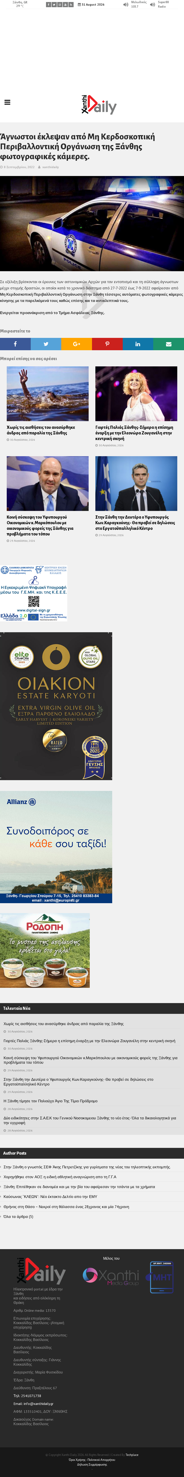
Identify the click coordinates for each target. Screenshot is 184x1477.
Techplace (131, 1455)
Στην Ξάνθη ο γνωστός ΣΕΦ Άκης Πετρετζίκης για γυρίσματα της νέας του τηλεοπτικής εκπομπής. (87, 1166)
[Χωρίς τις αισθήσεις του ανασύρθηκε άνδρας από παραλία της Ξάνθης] (48, 395)
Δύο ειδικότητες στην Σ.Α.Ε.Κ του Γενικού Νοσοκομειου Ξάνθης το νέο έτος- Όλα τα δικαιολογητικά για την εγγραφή (90, 1120)
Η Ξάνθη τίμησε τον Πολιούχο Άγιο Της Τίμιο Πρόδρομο (50, 1100)
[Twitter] (54, 4)
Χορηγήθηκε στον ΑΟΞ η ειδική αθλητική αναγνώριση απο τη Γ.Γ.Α (60, 1176)
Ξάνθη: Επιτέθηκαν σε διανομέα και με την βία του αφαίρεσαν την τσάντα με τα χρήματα (79, 1186)
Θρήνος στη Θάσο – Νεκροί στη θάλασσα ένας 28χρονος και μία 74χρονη (66, 1206)
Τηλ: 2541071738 (27, 1395)
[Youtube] (65, 4)
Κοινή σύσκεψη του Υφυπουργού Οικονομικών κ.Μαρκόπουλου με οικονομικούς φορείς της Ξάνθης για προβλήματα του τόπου (90, 1060)
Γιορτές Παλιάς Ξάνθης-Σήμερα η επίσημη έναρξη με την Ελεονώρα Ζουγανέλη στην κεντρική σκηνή (134, 433)
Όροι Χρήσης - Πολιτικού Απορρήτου (92, 1460)
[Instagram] (59, 4)
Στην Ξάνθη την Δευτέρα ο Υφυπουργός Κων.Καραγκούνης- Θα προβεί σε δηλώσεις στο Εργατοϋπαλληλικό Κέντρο (135, 523)
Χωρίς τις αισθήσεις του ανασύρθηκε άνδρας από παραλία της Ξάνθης (64, 1023)
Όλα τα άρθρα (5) (18, 1216)
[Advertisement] (92, 48)
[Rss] (71, 4)
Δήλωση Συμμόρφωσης (92, 1464)
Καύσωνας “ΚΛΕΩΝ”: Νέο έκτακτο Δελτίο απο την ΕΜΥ (50, 1196)
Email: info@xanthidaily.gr (33, 1403)
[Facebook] (48, 4)
